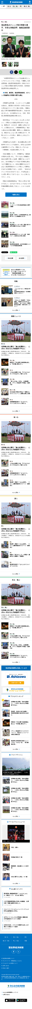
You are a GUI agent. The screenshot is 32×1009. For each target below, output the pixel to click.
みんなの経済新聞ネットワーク (16, 986)
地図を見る (16, 194)
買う (21, 6)
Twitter (18, 952)
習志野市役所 (5, 33)
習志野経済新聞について (8, 958)
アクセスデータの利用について (10, 963)
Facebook (13, 952)
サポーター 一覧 (16, 682)
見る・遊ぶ (15, 6)
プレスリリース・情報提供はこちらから (12, 960)
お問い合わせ (6, 965)
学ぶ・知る (4, 21)
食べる (9, 6)
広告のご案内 (6, 968)
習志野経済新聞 (16, 2)
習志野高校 (12, 33)
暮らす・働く (27, 6)
